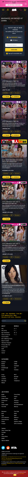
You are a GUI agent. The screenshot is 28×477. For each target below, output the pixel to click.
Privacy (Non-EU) (5, 344)
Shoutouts (18, 317)
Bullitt (2, 394)
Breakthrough (4, 367)
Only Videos (15, 37)
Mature (3, 382)
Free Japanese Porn (7, 315)
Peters (3, 421)
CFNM (15, 361)
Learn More (21, 473)
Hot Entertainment (18, 404)
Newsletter (12, 313)
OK (15, 475)
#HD (11, 92)
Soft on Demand (18, 423)
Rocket (16, 419)
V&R (2, 434)
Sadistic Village (18, 421)
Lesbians (3, 378)
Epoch (13, 463)
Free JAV (19, 313)
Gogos (15, 396)
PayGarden (20, 463)
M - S (15, 332)
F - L (15, 330)
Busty (2, 369)
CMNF (15, 363)
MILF (15, 374)
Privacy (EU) (4, 346)
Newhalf (16, 376)
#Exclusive (17, 92)
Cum (15, 367)
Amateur (3, 361)
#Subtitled (5, 92)
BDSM (3, 363)
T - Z (15, 334)
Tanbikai (3, 428)
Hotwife (3, 376)
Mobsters (3, 411)
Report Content (5, 340)
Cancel (3, 352)
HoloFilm (16, 402)
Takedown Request (6, 342)
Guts (15, 398)
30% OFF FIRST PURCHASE (14, 5)
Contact (3, 350)
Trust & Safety (5, 336)
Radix (15, 413)
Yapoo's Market (5, 440)
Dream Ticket (4, 398)
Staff (2, 348)
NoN (2, 413)
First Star (3, 406)
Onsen (15, 378)
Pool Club (16, 411)
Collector (3, 396)
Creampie (16, 365)
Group (2, 374)
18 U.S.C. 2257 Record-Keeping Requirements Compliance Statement (11, 459)
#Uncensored (18, 298)
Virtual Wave (4, 436)
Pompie (3, 423)
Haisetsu (16, 400)
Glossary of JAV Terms (7, 317)
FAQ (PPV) (4, 330)
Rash (15, 415)
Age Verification (5, 332)
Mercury (16, 406)
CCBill (16, 463)
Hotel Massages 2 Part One (10, 121)
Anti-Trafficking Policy (6, 338)
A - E (15, 328)
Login (2, 313)
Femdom (16, 369)
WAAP (3, 438)
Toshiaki (3, 432)
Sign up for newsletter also (15, 53)
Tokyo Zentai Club (5, 430)
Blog (15, 315)
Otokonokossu (5, 419)
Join (7, 313)
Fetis (2, 402)
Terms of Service (5, 334)
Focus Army (17, 394)
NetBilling (9, 463)
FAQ (2, 328)
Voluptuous (17, 380)
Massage (3, 380)
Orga (2, 415)
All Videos (15, 40)
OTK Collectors (5, 417)
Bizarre (3, 365)
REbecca (16, 417)
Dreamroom (4, 400)
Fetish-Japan (4, 404)
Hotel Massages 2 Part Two (10, 81)
